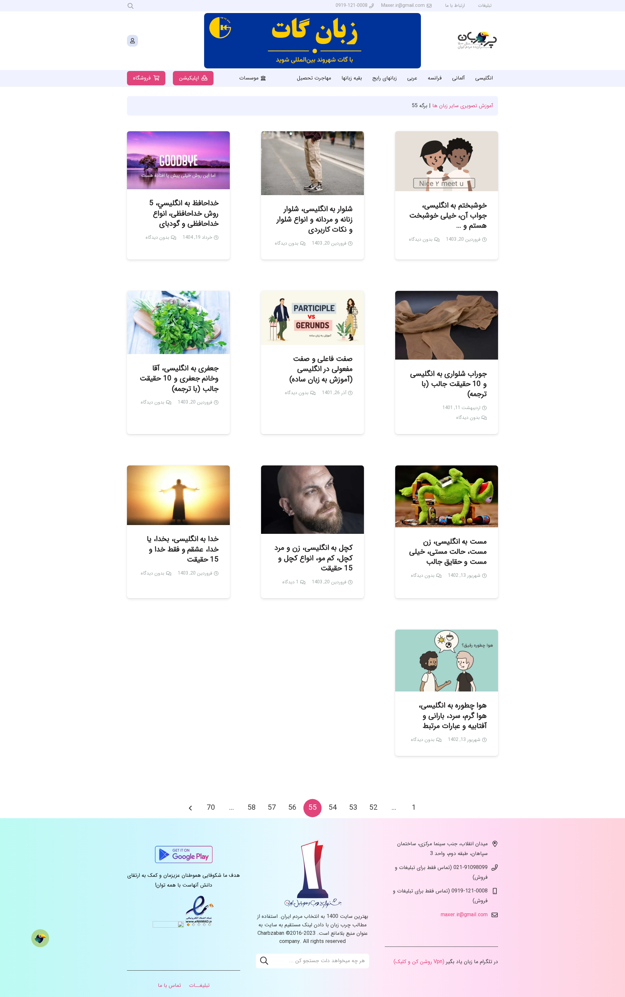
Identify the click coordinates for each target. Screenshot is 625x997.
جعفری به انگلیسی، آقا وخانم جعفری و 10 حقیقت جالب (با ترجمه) (179, 379)
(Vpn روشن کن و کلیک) (419, 962)
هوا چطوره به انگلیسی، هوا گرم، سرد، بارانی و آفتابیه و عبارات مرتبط (453, 716)
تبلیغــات (199, 985)
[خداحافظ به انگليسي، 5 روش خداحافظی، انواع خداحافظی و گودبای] (178, 160)
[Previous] (434, 808)
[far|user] (132, 40)
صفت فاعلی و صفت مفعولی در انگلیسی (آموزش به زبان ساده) (321, 369)
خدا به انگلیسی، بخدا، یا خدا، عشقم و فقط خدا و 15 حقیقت (182, 549)
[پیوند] (477, 41)
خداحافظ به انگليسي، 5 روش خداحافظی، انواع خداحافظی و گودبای (183, 214)
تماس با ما (169, 985)
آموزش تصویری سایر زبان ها (462, 106)
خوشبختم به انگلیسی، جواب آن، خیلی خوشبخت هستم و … (448, 216)
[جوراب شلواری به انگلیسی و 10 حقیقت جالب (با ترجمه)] (446, 325)
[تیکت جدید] (40, 938)
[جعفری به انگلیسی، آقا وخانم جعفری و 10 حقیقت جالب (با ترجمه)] (178, 322)
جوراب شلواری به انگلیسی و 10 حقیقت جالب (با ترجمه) (448, 384)
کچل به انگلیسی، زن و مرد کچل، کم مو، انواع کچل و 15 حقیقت (313, 558)
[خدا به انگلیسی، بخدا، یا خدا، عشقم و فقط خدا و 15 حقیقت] (178, 495)
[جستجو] (264, 961)
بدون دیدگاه (421, 239)
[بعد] (191, 808)
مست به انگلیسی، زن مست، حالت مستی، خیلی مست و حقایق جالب (448, 552)
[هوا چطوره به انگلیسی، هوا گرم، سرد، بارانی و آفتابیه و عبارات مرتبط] (446, 660)
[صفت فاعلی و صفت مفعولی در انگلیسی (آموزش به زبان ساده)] (312, 318)
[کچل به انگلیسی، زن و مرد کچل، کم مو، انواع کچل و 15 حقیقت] (312, 499)
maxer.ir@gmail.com (464, 915)
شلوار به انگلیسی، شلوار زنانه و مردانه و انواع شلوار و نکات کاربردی (315, 219)
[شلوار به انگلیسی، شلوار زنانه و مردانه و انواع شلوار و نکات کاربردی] (312, 163)
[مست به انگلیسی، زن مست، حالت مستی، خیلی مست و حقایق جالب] (446, 496)
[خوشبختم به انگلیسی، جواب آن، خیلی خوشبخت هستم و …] (446, 161)
